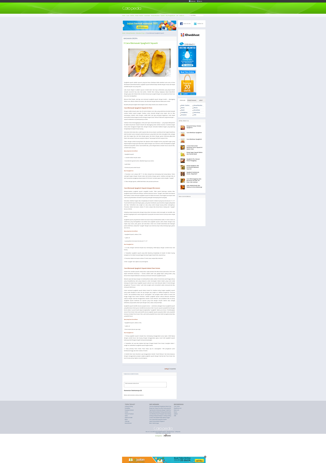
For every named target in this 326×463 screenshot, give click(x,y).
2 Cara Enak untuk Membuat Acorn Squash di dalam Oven (194, 147)
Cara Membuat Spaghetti (194, 132)
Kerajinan (184, 115)
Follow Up (192, 1)
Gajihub (176, 414)
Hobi (195, 115)
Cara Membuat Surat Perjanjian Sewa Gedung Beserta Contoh (164, 414)
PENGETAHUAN (191, 100)
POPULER (182, 100)
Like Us (200, 1)
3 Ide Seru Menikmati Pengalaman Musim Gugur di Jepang (163, 406)
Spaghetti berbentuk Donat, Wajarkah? (193, 173)
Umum (126, 412)
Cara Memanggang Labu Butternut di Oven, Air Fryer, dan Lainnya (194, 180)
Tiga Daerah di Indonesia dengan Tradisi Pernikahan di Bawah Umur (165, 410)
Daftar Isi (181, 15)
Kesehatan (147, 15)
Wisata (196, 107)
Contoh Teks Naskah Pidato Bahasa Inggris (159, 417)
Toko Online (177, 406)
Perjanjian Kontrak (129, 410)
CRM (175, 415)
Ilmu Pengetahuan (170, 15)
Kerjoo (175, 412)
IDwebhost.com (177, 408)
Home (123, 15)
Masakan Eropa (140, 33)
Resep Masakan (155, 15)
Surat (127, 15)
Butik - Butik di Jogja (154, 423)
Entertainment (128, 423)
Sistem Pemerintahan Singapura (157, 421)
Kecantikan (197, 110)
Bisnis (182, 107)
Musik (182, 110)
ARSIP (201, 100)
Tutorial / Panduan (129, 414)
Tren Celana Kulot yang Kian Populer (158, 419)
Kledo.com (176, 410)
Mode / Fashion (139, 15)
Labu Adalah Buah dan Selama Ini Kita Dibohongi (194, 186)
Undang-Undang (129, 406)
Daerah (163, 15)
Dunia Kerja (197, 112)
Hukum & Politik (128, 417)
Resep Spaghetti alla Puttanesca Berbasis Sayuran (193, 167)
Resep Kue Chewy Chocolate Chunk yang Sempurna (161, 408)
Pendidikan (127, 408)
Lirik (177, 15)
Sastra (126, 415)
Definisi (132, 15)
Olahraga (127, 421)
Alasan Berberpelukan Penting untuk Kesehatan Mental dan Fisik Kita (165, 412)
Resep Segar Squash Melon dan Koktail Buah (194, 153)
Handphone (184, 112)
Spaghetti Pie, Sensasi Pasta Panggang (193, 159)
